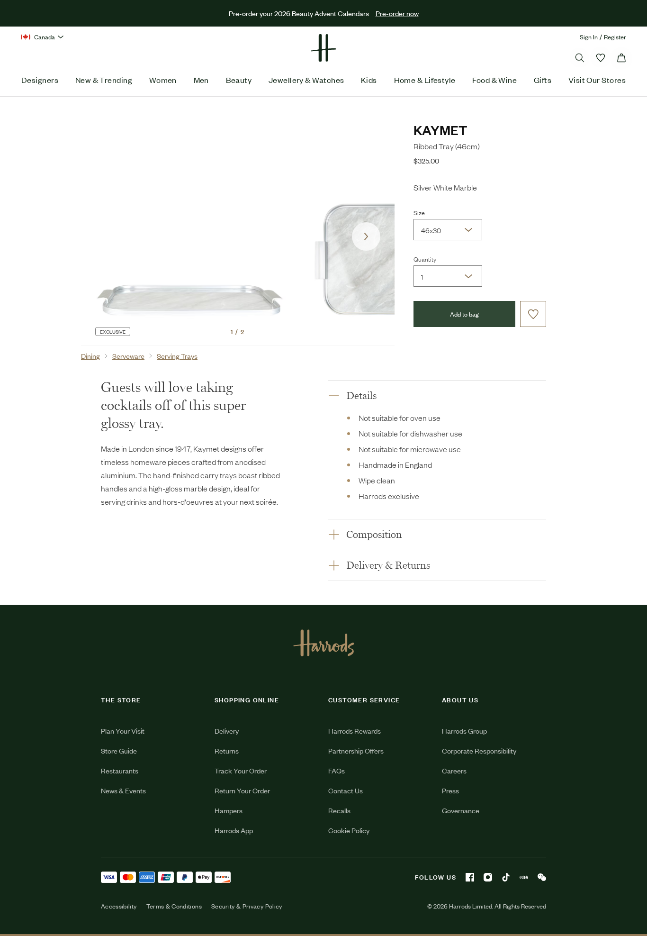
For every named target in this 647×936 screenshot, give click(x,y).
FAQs (336, 770)
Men (201, 79)
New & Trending (103, 79)
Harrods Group (464, 731)
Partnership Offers (356, 750)
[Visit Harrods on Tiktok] (506, 877)
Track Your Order (241, 770)
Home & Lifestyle (425, 79)
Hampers (229, 810)
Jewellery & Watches (306, 79)
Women (163, 79)
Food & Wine (494, 79)
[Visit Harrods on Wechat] (542, 877)
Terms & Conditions (174, 906)
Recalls (339, 810)
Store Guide (119, 750)
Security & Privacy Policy (246, 906)
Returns (227, 750)
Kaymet (440, 129)
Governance (460, 810)
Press (450, 790)
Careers (454, 770)
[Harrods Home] (323, 48)
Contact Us (345, 790)
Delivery (227, 731)
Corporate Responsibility (479, 750)
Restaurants (119, 770)
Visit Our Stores (597, 79)
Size (419, 212)
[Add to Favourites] (533, 314)
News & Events (123, 790)
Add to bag (464, 313)
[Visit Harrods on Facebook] (470, 877)
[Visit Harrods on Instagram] (488, 877)
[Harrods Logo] (323, 642)
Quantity (424, 258)
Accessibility (119, 906)
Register (615, 36)
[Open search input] (579, 57)
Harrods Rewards (354, 731)
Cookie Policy (348, 830)
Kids (369, 79)
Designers (39, 79)
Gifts (542, 79)
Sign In (589, 36)
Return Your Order (242, 790)
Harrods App (234, 830)
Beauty (239, 79)
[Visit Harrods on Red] (524, 877)
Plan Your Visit (122, 731)
